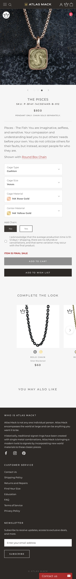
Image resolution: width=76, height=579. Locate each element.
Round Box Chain (34, 157)
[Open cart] (71, 4)
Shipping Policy (13, 477)
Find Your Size (12, 488)
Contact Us (10, 472)
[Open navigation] (5, 4)
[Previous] (27, 90)
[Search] (10, 4)
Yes (26, 228)
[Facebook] (6, 453)
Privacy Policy (12, 510)
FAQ (6, 499)
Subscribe (16, 554)
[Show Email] (69, 576)
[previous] (6, 330)
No (10, 228)
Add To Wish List (38, 272)
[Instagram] (15, 453)
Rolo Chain (37, 357)
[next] (70, 330)
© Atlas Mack (38, 571)
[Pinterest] (24, 453)
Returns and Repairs (16, 483)
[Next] (48, 90)
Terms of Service (13, 505)
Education (10, 494)
